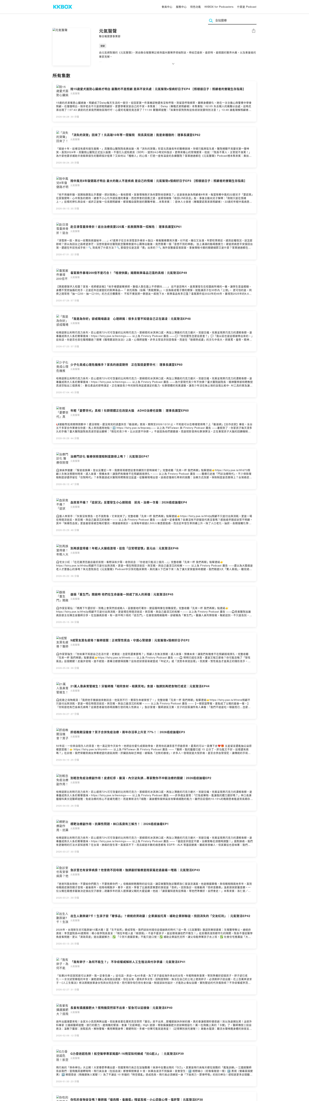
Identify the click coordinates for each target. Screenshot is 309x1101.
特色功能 (195, 6)
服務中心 (181, 6)
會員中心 (167, 6)
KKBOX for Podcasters (219, 6)
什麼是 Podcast (246, 6)
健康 (102, 45)
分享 (253, 31)
